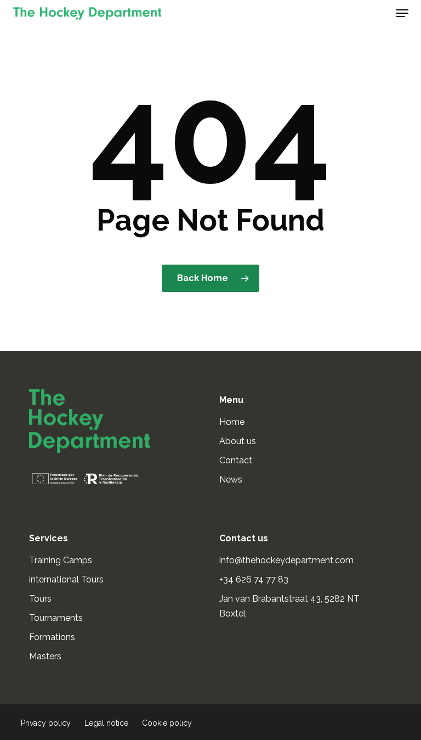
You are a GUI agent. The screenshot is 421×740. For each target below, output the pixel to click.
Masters (45, 656)
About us (237, 441)
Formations (52, 637)
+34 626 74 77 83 (255, 579)
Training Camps (60, 560)
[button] (402, 13)
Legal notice (106, 723)
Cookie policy (167, 723)
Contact (235, 460)
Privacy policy (46, 723)
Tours (40, 598)
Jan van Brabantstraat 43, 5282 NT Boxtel (289, 606)
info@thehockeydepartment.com (287, 560)
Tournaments (56, 618)
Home (231, 422)
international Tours (66, 579)
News (230, 479)
